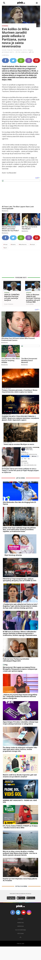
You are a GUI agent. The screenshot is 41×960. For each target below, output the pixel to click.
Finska (5, 244)
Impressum (20, 926)
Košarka (5, 26)
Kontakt (20, 919)
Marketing (20, 922)
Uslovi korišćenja (20, 930)
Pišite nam (20, 933)
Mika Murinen (23, 244)
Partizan (32, 244)
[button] (4, 289)
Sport (5, 247)
